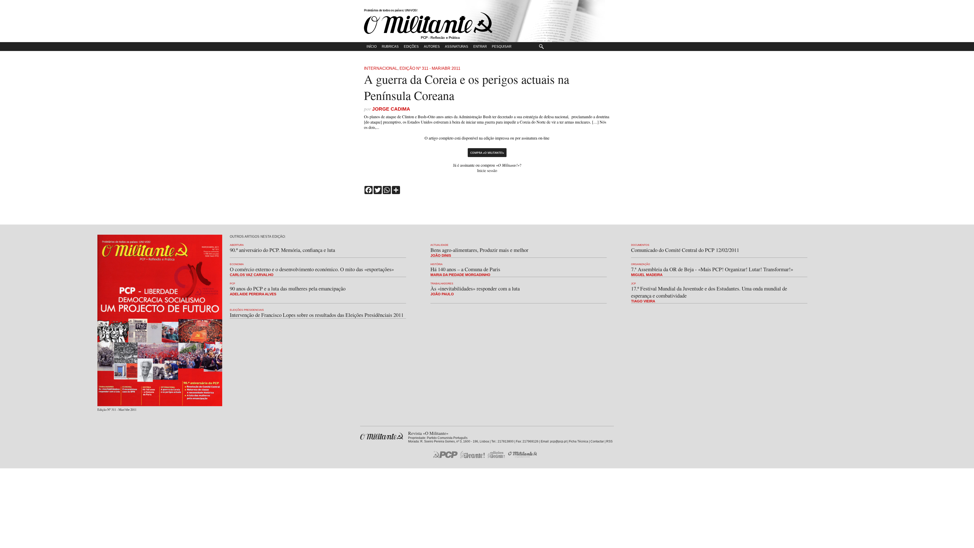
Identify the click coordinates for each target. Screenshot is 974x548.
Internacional (380, 68)
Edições (411, 46)
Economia (237, 264)
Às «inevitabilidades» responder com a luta (475, 288)
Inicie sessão (487, 170)
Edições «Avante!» (496, 454)
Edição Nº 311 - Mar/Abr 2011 (429, 68)
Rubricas (390, 46)
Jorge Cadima (391, 109)
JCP (633, 283)
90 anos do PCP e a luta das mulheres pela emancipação (287, 288)
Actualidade (439, 245)
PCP (232, 283)
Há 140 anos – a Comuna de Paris (465, 269)
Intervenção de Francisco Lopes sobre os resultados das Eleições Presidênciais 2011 (317, 314)
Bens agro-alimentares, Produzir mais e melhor (479, 249)
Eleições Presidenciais (247, 310)
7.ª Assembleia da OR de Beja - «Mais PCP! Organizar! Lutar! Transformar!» (712, 269)
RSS (609, 441)
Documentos (640, 245)
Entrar (480, 46)
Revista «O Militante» (381, 436)
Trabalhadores (441, 283)
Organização (640, 264)
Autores (432, 46)
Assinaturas (456, 46)
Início (372, 46)
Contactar (597, 441)
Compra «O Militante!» (487, 153)
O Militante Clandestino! (523, 454)
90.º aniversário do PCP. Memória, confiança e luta (282, 249)
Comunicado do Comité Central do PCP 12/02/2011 (685, 249)
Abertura (237, 245)
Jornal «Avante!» (472, 454)
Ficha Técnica (578, 441)
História (436, 264)
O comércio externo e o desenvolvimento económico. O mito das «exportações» (312, 269)
